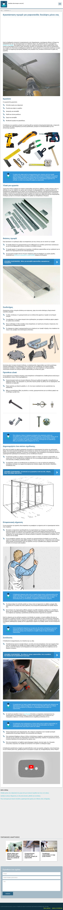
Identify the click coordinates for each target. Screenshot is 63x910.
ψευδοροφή (27, 714)
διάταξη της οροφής (8, 45)
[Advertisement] (31, 29)
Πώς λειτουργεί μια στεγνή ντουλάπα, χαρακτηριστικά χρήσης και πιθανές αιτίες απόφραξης (25, 799)
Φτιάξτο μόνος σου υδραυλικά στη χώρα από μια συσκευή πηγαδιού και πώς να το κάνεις (25, 793)
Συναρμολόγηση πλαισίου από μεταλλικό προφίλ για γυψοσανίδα (31, 855)
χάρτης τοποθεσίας (57, 908)
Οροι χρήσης (46, 908)
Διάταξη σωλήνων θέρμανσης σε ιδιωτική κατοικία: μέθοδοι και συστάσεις (20, 796)
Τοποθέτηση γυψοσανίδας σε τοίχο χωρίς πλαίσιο (48, 855)
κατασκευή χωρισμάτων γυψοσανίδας (24, 255)
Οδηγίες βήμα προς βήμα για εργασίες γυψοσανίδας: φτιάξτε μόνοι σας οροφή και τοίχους (13, 856)
